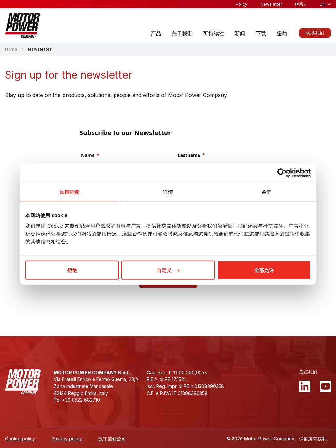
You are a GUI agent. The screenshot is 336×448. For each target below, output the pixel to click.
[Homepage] (22, 25)
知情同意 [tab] (69, 192)
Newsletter (271, 4)
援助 (282, 33)
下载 (261, 33)
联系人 (301, 4)
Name (87, 155)
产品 (156, 33)
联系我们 (315, 32)
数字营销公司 (112, 438)
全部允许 (264, 270)
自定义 (164, 270)
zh (323, 4)
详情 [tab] (168, 192)
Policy (241, 4)
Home (11, 49)
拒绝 (72, 270)
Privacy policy (67, 438)
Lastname (189, 155)
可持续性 (213, 33)
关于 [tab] (266, 192)
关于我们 (182, 33)
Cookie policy (20, 438)
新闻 (240, 33)
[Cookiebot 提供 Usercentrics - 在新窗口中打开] (282, 173)
